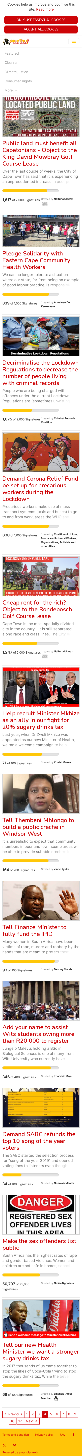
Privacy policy (44, 1434)
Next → (32, 1421)
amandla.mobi (28, 1452)
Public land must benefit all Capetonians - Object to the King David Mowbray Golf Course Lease (39, 153)
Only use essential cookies (41, 20)
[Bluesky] (14, 1445)
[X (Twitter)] (4, 1445)
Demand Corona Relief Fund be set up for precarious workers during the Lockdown (40, 489)
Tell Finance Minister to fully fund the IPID (34, 930)
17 (20, 1421)
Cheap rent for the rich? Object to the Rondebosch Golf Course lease (37, 609)
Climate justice (16, 72)
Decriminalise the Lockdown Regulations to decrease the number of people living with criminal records (40, 373)
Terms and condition (15, 1434)
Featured (12, 53)
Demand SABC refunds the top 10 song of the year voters (38, 1141)
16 (12, 1421)
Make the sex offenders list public (39, 1244)
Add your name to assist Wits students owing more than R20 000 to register (38, 1034)
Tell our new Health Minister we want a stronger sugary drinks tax (40, 1352)
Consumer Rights (18, 81)
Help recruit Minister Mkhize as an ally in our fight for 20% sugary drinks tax (41, 720)
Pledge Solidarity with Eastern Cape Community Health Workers (36, 260)
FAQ (62, 1434)
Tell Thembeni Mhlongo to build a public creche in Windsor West (38, 827)
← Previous (13, 1414)
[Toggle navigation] (73, 41)
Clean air (12, 63)
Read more (45, 9)
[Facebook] (73, 1435)
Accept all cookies (41, 29)
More (9, 90)
